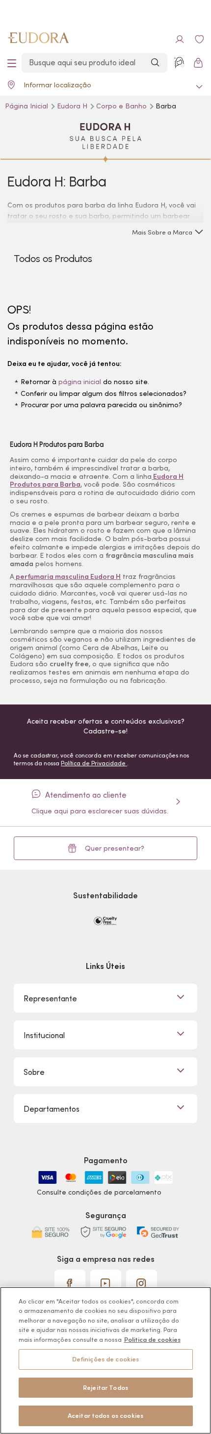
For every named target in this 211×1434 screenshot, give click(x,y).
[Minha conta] (179, 39)
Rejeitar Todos (105, 1387)
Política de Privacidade (94, 763)
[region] (105, 1360)
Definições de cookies (105, 1359)
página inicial (79, 381)
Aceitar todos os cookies (105, 1415)
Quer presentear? (114, 848)
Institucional (44, 1035)
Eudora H (73, 106)
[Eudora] (38, 39)
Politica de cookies (152, 1339)
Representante (50, 998)
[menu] (12, 63)
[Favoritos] (199, 39)
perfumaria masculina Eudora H (67, 576)
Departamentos (51, 1109)
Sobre (34, 1072)
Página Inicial (27, 106)
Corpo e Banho (122, 106)
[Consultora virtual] (179, 63)
